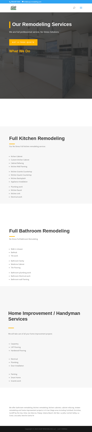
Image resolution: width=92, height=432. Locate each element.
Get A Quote (46, 211)
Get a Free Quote (23, 42)
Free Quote (20, 117)
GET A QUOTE (46, 294)
